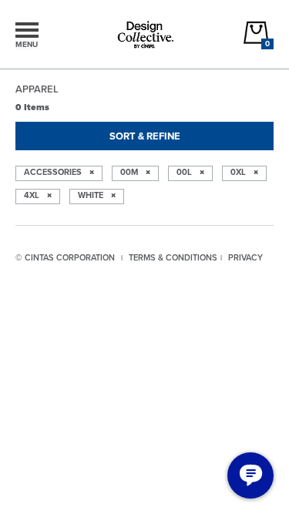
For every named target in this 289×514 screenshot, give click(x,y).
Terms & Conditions (173, 257)
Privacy (245, 257)
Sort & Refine (144, 136)
